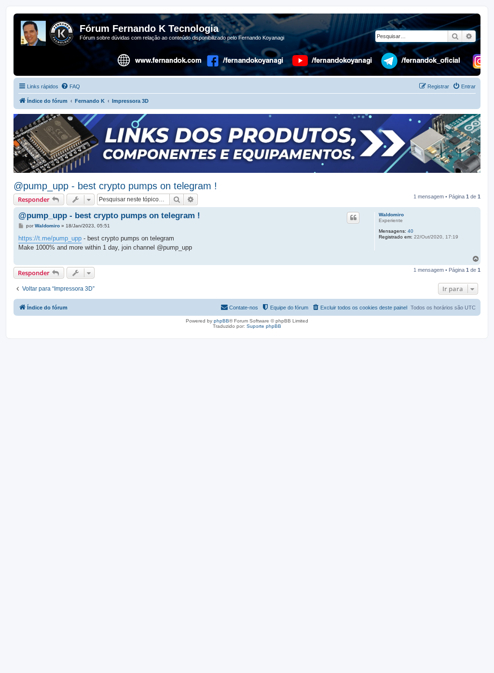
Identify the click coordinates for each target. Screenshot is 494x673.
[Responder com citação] (353, 218)
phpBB (221, 320)
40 (410, 231)
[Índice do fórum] (48, 31)
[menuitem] (70, 86)
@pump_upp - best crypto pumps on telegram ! (115, 186)
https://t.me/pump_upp (50, 238)
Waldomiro (391, 214)
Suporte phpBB (264, 326)
